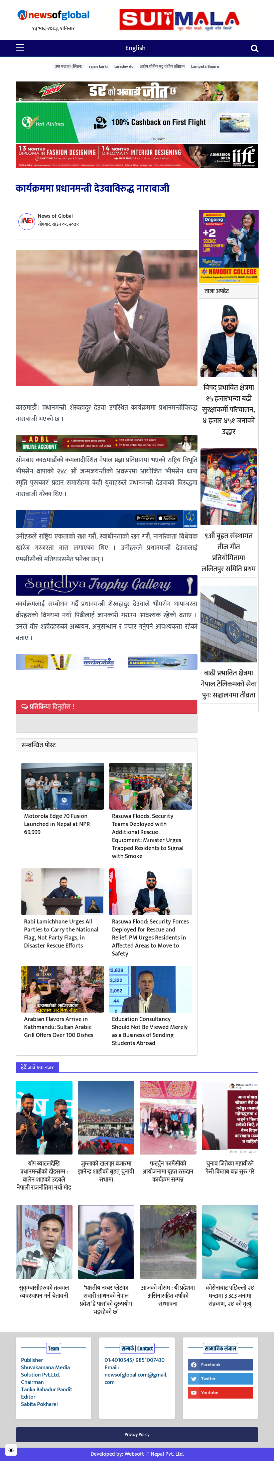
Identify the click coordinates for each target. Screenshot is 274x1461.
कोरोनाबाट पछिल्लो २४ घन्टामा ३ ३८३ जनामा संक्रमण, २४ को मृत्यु (230, 1296)
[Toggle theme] (11, 1450)
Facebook (211, 1365)
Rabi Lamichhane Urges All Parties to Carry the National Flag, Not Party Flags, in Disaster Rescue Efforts (61, 934)
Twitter (208, 1379)
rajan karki (98, 66)
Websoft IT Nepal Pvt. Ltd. (154, 1454)
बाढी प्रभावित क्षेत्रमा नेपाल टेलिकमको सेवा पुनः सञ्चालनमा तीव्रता (229, 684)
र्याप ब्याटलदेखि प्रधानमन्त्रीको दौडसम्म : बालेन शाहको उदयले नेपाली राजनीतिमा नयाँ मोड (44, 1176)
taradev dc (123, 66)
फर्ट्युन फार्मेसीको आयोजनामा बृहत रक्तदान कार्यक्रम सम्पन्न (167, 1172)
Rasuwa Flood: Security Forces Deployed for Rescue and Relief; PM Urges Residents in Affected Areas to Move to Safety (150, 938)
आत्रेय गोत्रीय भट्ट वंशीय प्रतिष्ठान (162, 66)
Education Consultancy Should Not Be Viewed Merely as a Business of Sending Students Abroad (150, 1031)
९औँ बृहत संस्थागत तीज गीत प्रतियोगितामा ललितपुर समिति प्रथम (228, 552)
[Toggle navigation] (254, 48)
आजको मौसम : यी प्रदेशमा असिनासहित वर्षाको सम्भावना (168, 1296)
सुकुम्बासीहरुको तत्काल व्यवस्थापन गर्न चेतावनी (44, 1292)
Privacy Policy (137, 1434)
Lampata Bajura (205, 66)
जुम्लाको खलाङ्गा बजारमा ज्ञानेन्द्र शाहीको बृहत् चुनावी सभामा (106, 1172)
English (135, 48)
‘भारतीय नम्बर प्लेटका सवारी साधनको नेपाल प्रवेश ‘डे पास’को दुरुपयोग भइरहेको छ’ (106, 1300)
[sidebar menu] (20, 48)
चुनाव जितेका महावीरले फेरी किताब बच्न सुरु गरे (230, 1168)
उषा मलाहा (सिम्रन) (69, 66)
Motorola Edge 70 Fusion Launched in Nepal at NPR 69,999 (57, 824)
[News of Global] (53, 15)
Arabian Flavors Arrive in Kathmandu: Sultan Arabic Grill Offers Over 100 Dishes (58, 1027)
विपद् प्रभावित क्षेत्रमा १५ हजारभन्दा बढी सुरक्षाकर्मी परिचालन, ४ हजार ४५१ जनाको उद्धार (228, 410)
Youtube (209, 1393)
